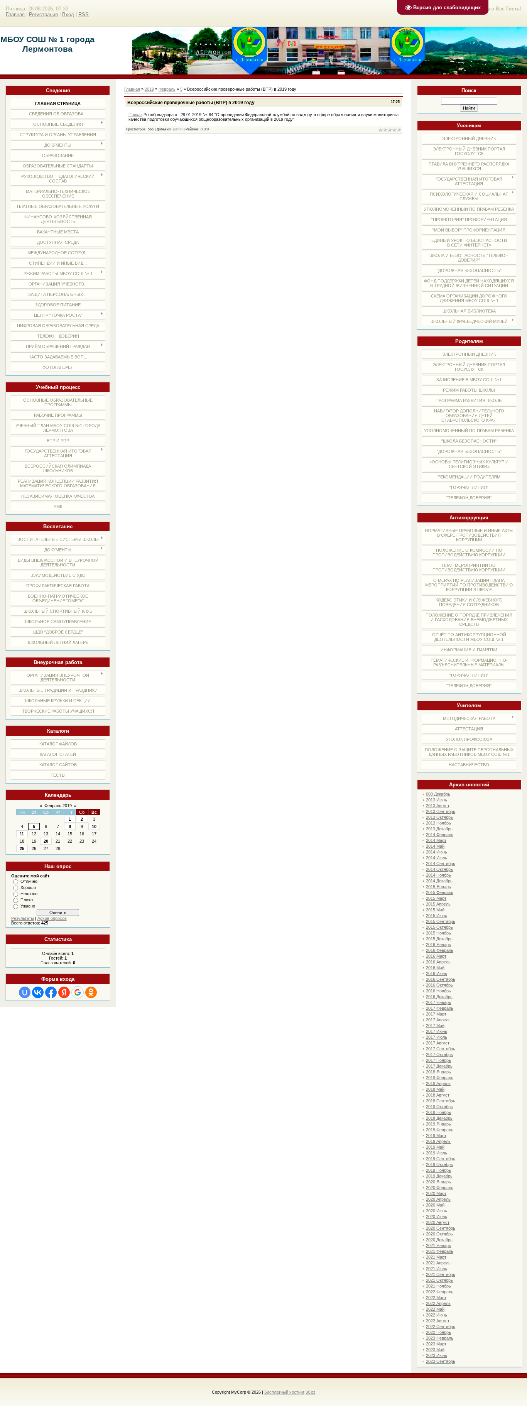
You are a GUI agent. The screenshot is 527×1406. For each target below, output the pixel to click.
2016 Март (436, 956)
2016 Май (435, 967)
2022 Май (435, 1309)
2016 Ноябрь (438, 991)
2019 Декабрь (439, 1176)
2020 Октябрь (439, 1234)
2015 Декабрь (439, 938)
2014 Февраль (439, 834)
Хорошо (28, 887)
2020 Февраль (439, 1187)
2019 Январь (438, 1124)
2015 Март (436, 898)
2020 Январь (438, 1182)
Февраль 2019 (58, 805)
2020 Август (437, 1222)
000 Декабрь (438, 794)
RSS (83, 14)
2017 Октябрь (439, 1054)
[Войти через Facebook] (51, 992)
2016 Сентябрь (440, 979)
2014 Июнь (436, 852)
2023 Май (435, 1349)
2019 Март (436, 1135)
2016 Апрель (438, 962)
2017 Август (437, 1043)
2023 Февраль (439, 1338)
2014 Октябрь (439, 869)
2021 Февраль (439, 1251)
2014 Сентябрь (440, 863)
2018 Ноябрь (438, 1112)
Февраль (167, 89)
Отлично (28, 881)
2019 (149, 89)
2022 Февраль (439, 1291)
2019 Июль (436, 1153)
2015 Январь (438, 886)
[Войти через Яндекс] (64, 992)
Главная (15, 14)
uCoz (311, 1392)
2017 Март (436, 1014)
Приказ (135, 114)
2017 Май (435, 1025)
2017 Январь (438, 1002)
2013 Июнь (436, 800)
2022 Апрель (438, 1303)
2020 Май (435, 1205)
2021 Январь (438, 1245)
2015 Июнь (436, 915)
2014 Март (436, 840)
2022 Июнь (436, 1315)
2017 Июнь (436, 1031)
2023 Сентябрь (440, 1361)
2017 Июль (436, 1037)
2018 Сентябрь (440, 1100)
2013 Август (437, 805)
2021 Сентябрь (440, 1274)
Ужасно (27, 906)
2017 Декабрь (439, 1066)
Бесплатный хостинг (284, 1392)
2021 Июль (436, 1268)
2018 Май (435, 1089)
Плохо (26, 899)
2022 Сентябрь (440, 1326)
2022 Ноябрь (438, 1332)
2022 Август (437, 1320)
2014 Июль (436, 857)
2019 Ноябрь (438, 1170)
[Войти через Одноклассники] (91, 992)
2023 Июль (436, 1355)
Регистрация (43, 14)
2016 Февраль (439, 950)
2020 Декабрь (439, 1239)
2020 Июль (436, 1216)
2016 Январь (438, 944)
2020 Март (436, 1193)
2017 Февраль (439, 1008)
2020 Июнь (436, 1210)
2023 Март (436, 1344)
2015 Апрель (438, 904)
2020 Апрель (438, 1199)
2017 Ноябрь (438, 1060)
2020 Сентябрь (440, 1228)
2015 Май (435, 909)
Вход (68, 14)
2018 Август (437, 1095)
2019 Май (435, 1147)
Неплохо (28, 893)
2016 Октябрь (439, 985)
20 (46, 841)
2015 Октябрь (439, 927)
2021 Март (436, 1257)
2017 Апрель (438, 1019)
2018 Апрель (438, 1083)
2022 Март (436, 1297)
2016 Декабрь (439, 996)
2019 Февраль (439, 1129)
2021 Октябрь (439, 1280)
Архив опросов (52, 918)
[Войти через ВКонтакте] (38, 992)
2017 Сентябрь (440, 1048)
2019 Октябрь (439, 1164)
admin (177, 129)
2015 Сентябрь (440, 921)
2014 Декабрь (439, 881)
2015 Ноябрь (438, 933)
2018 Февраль (439, 1077)
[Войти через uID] (24, 992)
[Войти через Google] (77, 992)
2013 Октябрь (439, 817)
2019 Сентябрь (440, 1158)
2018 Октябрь (439, 1106)
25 (22, 848)
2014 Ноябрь (438, 875)
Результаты (22, 918)
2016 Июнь (436, 973)
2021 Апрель (438, 1263)
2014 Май (435, 846)
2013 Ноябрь (438, 823)
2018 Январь (438, 1072)
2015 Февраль (439, 892)
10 (94, 826)
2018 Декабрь (439, 1118)
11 (22, 833)
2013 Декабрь (439, 828)
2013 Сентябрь (440, 811)
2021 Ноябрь (438, 1286)
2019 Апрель (438, 1141)
